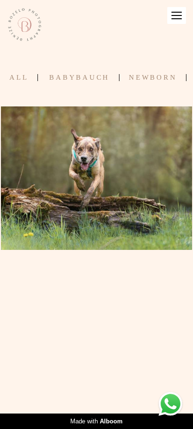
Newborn (153, 77)
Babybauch (79, 77)
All (18, 77)
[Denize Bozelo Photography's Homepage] (24, 25)
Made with (96, 421)
